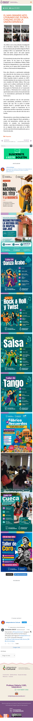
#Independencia (24, 635)
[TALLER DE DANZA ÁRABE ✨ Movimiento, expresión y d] (16, 273)
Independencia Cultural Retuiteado (17, 627)
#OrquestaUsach (18, 632)
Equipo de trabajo (22, 674)
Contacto (11, 676)
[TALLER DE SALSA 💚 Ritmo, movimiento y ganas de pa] (16, 353)
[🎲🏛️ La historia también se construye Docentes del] (16, 472)
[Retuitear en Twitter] (8, 627)
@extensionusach (21, 629)
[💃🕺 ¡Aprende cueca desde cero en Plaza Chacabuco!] (16, 512)
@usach (9, 639)
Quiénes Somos (13, 674)
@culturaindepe (10, 641)
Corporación (6, 674)
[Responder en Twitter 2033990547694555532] (5, 644)
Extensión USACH (10, 629)
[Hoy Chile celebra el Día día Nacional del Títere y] (16, 194)
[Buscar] (31, 146)
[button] (31, 2)
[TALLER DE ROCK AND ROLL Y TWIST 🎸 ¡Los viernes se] (16, 313)
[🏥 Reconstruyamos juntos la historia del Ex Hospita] (16, 233)
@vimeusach (16, 639)
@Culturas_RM (24, 639)
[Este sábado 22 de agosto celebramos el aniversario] (16, 432)
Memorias (5, 676)
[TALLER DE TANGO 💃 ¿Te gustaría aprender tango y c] (16, 393)
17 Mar (28, 629)
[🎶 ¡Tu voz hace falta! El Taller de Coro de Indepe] (16, 552)
